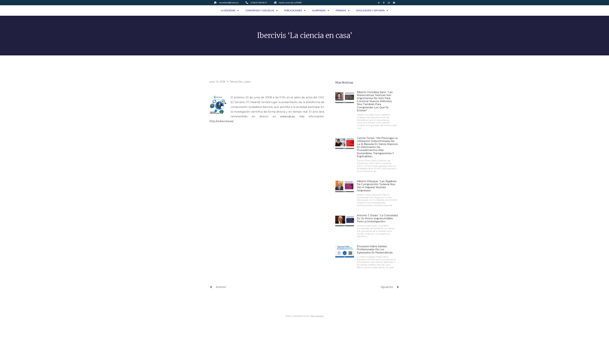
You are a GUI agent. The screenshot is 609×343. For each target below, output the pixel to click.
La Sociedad (228, 10)
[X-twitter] (379, 3)
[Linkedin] (394, 3)
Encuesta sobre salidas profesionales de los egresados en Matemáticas (375, 249)
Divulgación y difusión (370, 10)
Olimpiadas (319, 10)
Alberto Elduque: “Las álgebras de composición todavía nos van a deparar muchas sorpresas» (377, 186)
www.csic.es (287, 116)
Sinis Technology (317, 316)
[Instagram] (389, 3)
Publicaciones (293, 10)
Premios (341, 10)
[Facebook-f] (384, 3)
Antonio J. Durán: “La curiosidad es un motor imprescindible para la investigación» (377, 218)
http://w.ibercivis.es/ (221, 121)
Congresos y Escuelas (260, 10)
